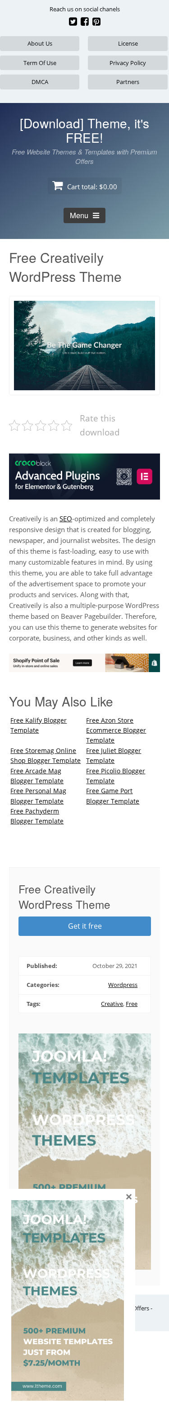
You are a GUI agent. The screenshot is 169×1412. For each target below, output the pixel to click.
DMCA (40, 82)
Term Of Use (39, 63)
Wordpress (122, 985)
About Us (39, 43)
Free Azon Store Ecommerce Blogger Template (116, 730)
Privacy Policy (128, 63)
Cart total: (91, 186)
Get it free (85, 926)
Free (131, 1004)
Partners (127, 82)
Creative (112, 1004)
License (128, 43)
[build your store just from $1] (84, 666)
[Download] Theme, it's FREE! (84, 130)
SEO (65, 518)
